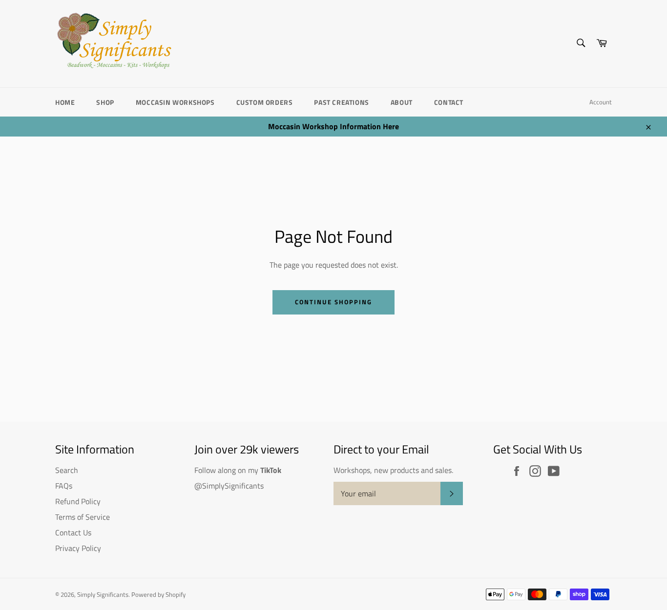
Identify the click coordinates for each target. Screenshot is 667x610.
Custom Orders (264, 102)
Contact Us (73, 532)
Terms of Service (82, 517)
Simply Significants (102, 594)
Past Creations (341, 102)
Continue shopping (333, 302)
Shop (105, 102)
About (402, 102)
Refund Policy (78, 501)
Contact (448, 102)
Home (65, 102)
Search (66, 470)
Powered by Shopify (158, 594)
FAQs (63, 486)
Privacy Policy (78, 548)
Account (600, 102)
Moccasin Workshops (175, 102)
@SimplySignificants (229, 486)
